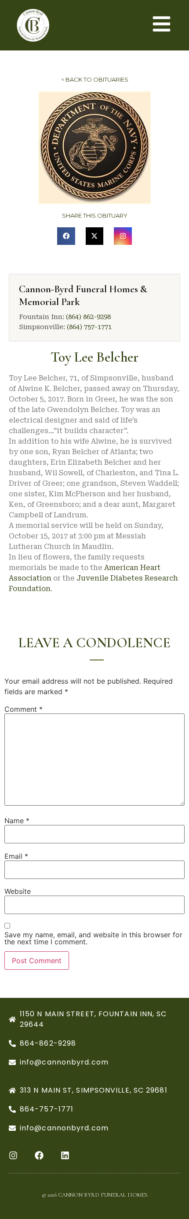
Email (16, 856)
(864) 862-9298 (88, 317)
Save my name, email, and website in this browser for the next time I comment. (93, 938)
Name (16, 820)
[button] (66, 236)
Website (17, 891)
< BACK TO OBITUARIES (94, 79)
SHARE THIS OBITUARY (94, 215)
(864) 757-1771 (89, 327)
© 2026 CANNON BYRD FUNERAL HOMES (95, 1194)
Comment (23, 709)
